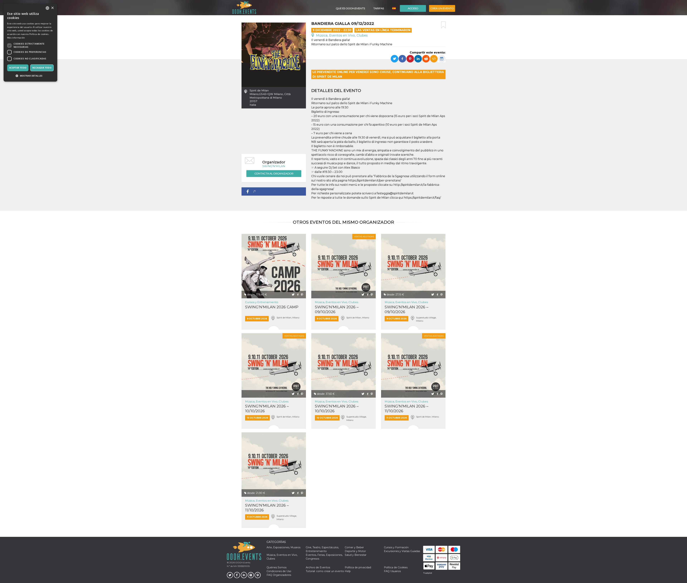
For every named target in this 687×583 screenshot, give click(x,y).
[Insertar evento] (434, 58)
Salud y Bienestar (355, 555)
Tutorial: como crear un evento (325, 571)
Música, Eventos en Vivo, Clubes (341, 35)
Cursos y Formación (396, 547)
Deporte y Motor (355, 551)
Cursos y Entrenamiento (261, 302)
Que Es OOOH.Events (350, 8)
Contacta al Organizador (273, 173)
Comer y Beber (354, 547)
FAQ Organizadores (279, 575)
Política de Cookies (396, 567)
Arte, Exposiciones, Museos (283, 547)
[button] (30, 76)
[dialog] (30, 43)
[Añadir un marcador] (443, 24)
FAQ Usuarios (392, 571)
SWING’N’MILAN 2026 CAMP (271, 307)
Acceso (413, 8)
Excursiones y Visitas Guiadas (402, 551)
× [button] (52, 8)
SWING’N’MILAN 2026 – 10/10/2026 (267, 408)
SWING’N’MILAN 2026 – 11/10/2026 (406, 408)
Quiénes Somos (276, 567)
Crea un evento (442, 8)
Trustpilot (427, 573)
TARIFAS (378, 8)
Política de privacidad (358, 567)
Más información (16, 37)
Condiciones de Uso (279, 571)
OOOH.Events (242, 562)
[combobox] (47, 8)
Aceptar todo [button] (18, 67)
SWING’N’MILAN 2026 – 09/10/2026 (337, 309)
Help (348, 571)
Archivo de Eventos (318, 567)
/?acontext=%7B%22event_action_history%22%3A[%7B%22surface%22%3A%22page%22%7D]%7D (279, 193)
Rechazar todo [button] (42, 67)
